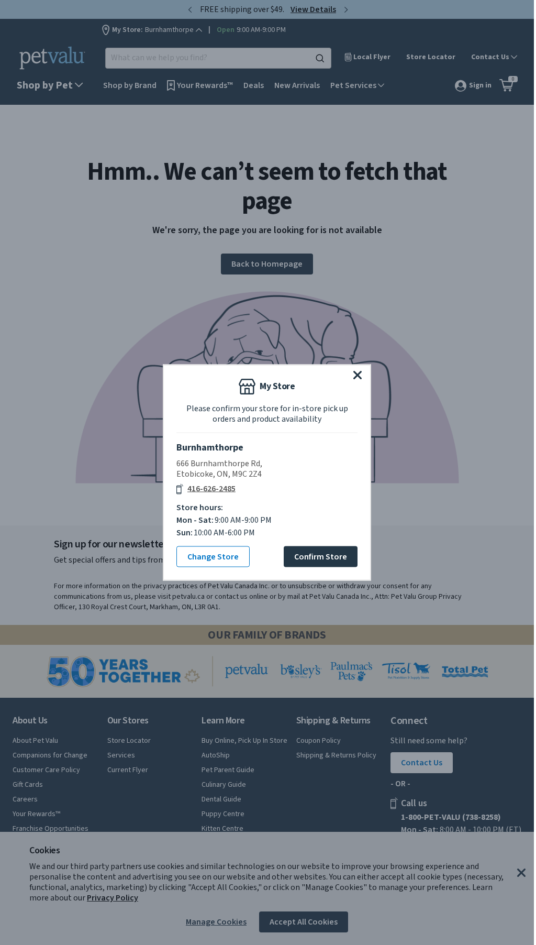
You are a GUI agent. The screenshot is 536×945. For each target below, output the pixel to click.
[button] (357, 375)
